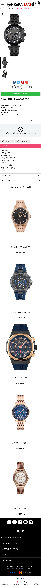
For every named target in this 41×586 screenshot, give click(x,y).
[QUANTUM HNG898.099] (20, 347)
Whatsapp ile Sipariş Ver (21, 93)
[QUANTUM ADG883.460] (20, 216)
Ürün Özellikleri (8, 146)
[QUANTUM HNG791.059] (20, 281)
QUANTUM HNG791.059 (20, 312)
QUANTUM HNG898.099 (20, 378)
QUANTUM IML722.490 (20, 443)
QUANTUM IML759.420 (21, 509)
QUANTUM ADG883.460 (20, 247)
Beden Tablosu (36, 121)
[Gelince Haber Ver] (30, 87)
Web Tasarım (10, 568)
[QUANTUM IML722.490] (20, 412)
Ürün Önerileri (7, 180)
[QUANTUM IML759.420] (20, 477)
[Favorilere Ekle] (11, 87)
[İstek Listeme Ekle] (16, 87)
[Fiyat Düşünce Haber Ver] (25, 87)
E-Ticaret (21, 568)
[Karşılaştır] (20, 87)
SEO (16, 568)
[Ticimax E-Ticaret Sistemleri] (20, 579)
